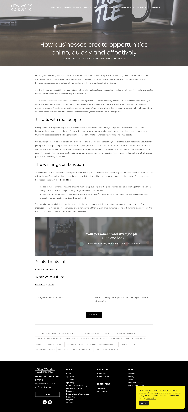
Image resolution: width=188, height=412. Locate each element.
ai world (107, 333)
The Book (70, 379)
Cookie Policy (151, 398)
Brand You (70, 397)
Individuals (40, 284)
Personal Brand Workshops (77, 394)
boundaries (91, 344)
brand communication (82, 350)
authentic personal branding (48, 339)
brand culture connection (106, 350)
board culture (116, 339)
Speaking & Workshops (120, 7)
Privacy (131, 376)
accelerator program (46, 333)
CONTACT (47, 394)
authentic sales (71, 339)
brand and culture (128, 344)
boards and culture (75, 344)
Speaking (70, 382)
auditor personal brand (124, 333)
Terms (130, 379)
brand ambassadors (108, 344)
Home (68, 374)
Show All (94, 314)
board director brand (135, 339)
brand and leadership (45, 350)
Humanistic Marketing (94, 58)
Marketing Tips (119, 58)
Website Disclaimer (136, 382)
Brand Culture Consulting (76, 385)
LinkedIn (108, 58)
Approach (56, 7)
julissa (67, 58)
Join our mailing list (136, 385)
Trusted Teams (71, 7)
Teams (51, 284)
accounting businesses (90, 333)
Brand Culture (103, 376)
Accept (143, 403)
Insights (141, 7)
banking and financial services (94, 339)
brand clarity (64, 350)
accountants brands (68, 333)
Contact (155, 7)
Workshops (102, 391)
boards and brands (54, 344)
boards (39, 344)
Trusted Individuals (94, 7)
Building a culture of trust (46, 269)
